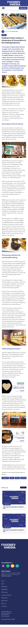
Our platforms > (7, 563)
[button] (23, 8)
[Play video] (14, 386)
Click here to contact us (6, 576)
